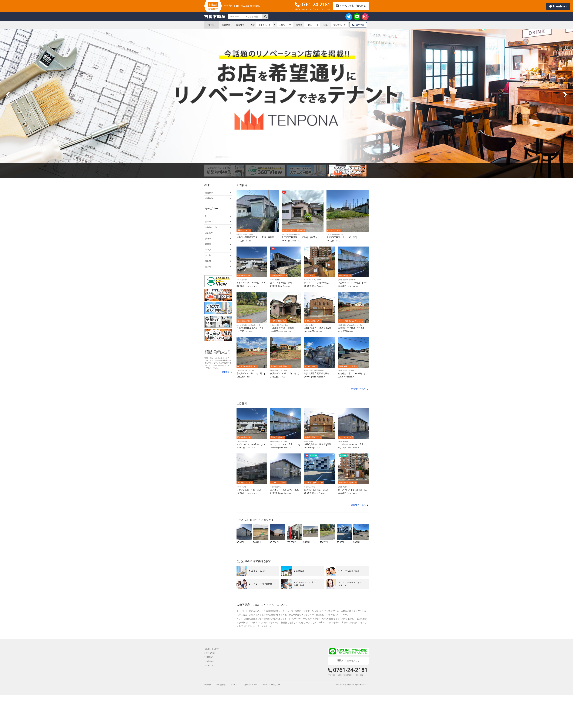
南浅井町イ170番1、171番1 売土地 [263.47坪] (353, 329)
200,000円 (291, 542)
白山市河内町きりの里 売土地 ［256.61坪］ (252, 329)
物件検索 (360, 25)
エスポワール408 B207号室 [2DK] (353, 445)
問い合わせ (221, 685)
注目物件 (210, 657)
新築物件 (210, 661)
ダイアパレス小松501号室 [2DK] (353, 491)
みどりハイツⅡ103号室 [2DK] (353, 282)
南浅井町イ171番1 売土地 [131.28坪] (252, 374)
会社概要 (208, 685)
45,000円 (274, 542)
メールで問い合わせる (352, 5)
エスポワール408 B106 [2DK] (284, 490)
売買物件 (226, 25)
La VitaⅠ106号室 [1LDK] (316, 490)
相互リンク (234, 685)
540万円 (257, 542)
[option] (224, 170)
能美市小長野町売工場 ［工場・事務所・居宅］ (257, 238)
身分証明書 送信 (250, 685)
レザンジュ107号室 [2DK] (249, 490)
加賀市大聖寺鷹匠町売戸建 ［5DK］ (319, 374)
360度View (210, 653)
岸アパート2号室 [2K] (281, 282)
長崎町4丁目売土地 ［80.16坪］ (342, 237)
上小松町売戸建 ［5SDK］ (283, 328)
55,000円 (341, 542)
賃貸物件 (240, 25)
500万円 (357, 542)
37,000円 (241, 542)
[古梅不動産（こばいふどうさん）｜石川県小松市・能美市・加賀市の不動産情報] (214, 17)
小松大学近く (211, 665)
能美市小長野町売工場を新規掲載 (242, 5)
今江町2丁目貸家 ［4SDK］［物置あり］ (302, 237)
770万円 (324, 542)
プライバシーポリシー (271, 685)
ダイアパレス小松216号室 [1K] (319, 282)
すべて (211, 25)
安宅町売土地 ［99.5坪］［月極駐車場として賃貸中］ (352, 374)
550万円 (307, 542)
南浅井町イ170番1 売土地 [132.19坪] (285, 374)
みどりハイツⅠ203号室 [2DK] (251, 282)
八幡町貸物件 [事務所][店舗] (318, 328)
